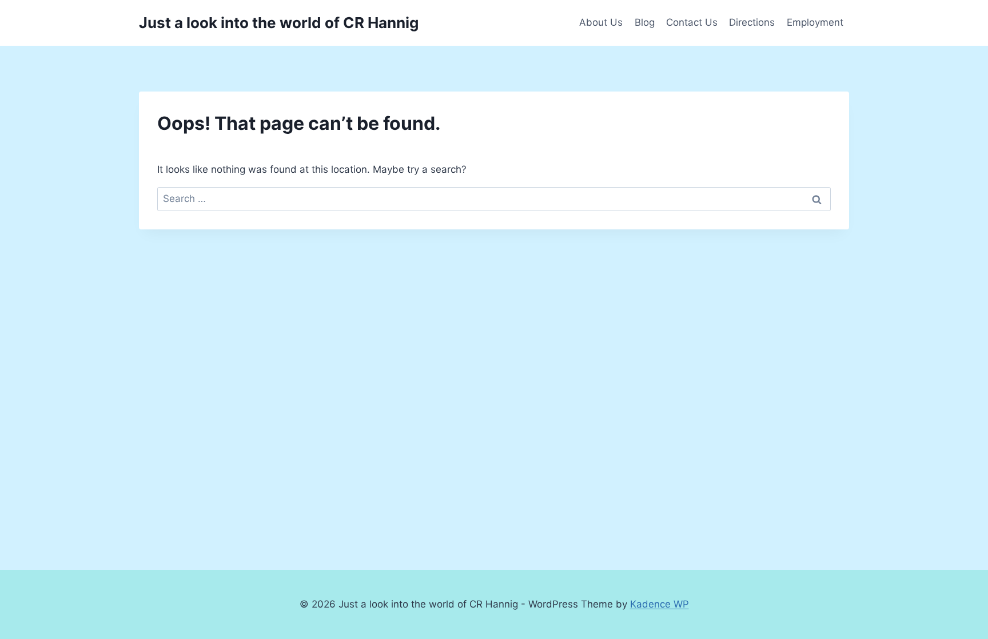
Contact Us (692, 22)
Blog (645, 22)
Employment (815, 22)
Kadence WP (659, 604)
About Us (601, 22)
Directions (752, 22)
